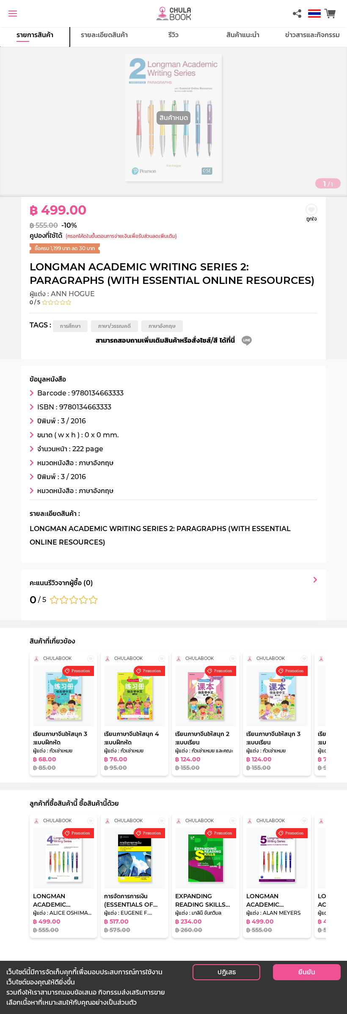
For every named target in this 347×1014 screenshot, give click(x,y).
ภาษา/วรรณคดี (114, 326)
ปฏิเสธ (227, 972)
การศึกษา (70, 326)
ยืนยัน (306, 972)
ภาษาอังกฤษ (162, 326)
